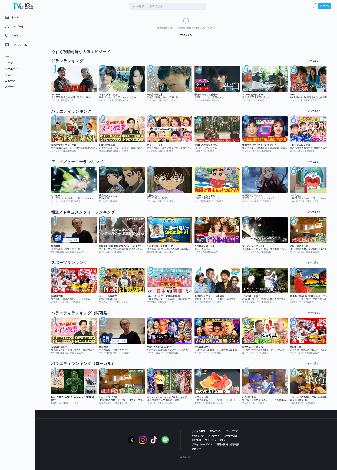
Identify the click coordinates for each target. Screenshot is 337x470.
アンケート (214, 435)
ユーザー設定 (230, 435)
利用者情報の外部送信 (227, 444)
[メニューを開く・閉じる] (313, 6)
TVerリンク (198, 435)
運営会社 (196, 448)
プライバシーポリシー (216, 440)
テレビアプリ (233, 431)
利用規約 (196, 440)
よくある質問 (198, 431)
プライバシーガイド (202, 444)
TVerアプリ (216, 431)
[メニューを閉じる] (7, 6)
